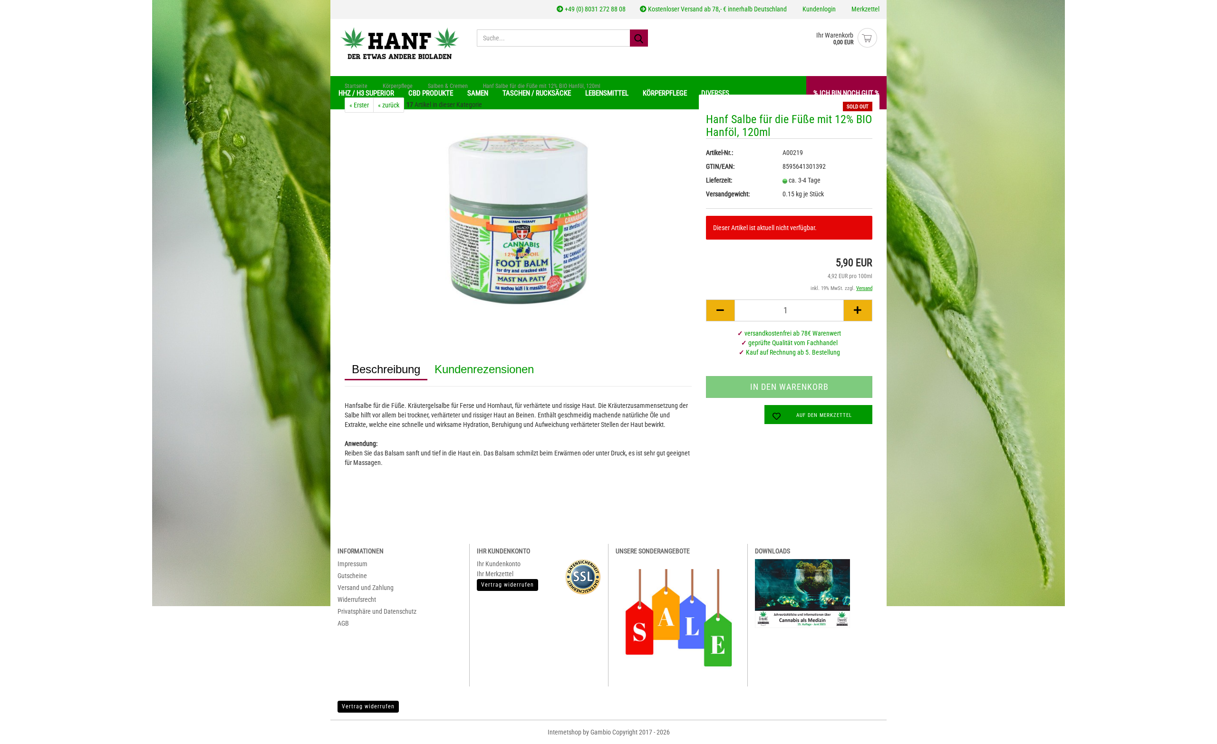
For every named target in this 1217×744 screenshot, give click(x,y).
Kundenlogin (818, 9)
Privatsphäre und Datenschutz (377, 611)
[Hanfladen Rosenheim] (400, 43)
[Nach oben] (1193, 729)
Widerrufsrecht (357, 599)
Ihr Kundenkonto (499, 564)
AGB (343, 623)
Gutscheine (352, 576)
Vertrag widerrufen (368, 706)
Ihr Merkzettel (495, 574)
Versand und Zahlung (366, 587)
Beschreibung (386, 369)
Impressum (352, 564)
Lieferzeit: (719, 180)
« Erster (359, 105)
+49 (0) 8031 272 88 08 (594, 9)
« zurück (388, 105)
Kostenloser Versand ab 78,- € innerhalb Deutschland (717, 9)
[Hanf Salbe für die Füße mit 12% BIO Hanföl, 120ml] (518, 219)
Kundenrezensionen (484, 369)
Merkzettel (864, 9)
